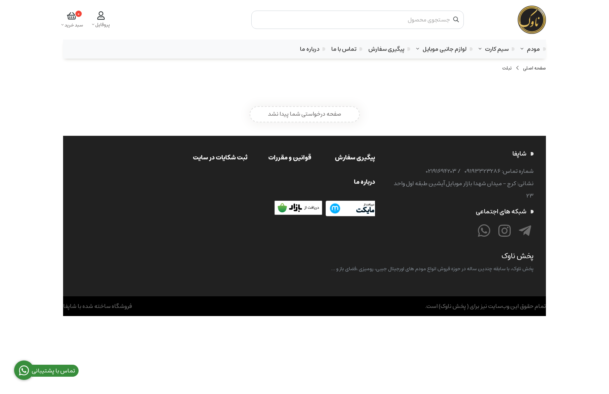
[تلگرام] (525, 232)
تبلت (507, 68)
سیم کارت (497, 49)
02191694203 (441, 171)
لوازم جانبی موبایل (445, 49)
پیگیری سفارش (386, 49)
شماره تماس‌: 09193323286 (499, 171)
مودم (533, 49)
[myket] (350, 209)
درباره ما (309, 49)
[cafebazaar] (299, 209)
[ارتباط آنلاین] (484, 232)
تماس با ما (343, 49)
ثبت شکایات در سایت (220, 157)
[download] (248, 209)
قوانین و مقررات (289, 157)
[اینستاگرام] (504, 232)
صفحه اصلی (534, 68)
